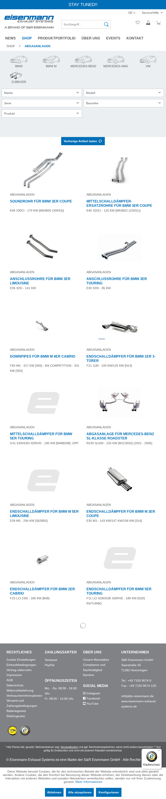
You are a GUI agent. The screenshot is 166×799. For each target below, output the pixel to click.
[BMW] (18, 62)
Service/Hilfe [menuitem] (151, 12)
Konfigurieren (109, 792)
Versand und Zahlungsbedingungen (21, 703)
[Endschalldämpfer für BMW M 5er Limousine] (43, 480)
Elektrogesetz (15, 716)
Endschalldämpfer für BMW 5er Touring (119, 591)
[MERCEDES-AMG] (115, 62)
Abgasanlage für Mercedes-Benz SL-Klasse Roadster (120, 436)
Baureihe (92, 103)
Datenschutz (15, 685)
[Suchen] (106, 24)
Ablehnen (54, 792)
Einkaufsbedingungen (21, 665)
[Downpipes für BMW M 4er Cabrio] (43, 325)
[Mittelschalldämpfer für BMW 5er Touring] (43, 403)
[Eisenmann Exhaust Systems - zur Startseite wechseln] (29, 21)
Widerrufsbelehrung (20, 690)
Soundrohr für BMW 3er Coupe (41, 201)
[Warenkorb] (159, 23)
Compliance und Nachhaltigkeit (94, 667)
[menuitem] (86, 23)
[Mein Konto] (148, 23)
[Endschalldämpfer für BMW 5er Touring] (119, 558)
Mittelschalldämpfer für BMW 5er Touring (41, 436)
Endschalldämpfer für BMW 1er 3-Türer (120, 359)
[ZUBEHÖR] (18, 78)
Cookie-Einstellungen (20, 659)
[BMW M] (50, 62)
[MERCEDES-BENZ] (83, 62)
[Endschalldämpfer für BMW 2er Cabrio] (43, 558)
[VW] (147, 62)
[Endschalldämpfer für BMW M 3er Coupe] (119, 480)
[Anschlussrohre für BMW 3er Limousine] (43, 247)
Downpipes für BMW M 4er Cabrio (42, 356)
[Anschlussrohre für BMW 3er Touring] (119, 247)
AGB (9, 680)
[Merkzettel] (138, 23)
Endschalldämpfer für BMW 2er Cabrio (42, 591)
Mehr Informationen (88, 781)
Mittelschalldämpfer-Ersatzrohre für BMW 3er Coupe (119, 203)
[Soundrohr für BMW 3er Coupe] (43, 170)
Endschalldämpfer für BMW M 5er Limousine (44, 514)
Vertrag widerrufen (19, 670)
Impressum (14, 675)
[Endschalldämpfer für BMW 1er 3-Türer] (119, 325)
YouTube (92, 703)
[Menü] (159, 751)
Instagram (93, 693)
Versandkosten (69, 747)
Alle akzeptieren (80, 792)
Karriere (88, 675)
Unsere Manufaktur (96, 659)
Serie (7, 103)
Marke (8, 93)
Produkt (9, 113)
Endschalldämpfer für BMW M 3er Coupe (120, 514)
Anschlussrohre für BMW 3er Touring (116, 281)
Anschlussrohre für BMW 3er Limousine (40, 281)
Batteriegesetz (16, 711)
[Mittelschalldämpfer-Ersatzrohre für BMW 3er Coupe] (119, 170)
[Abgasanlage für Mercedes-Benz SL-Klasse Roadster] (119, 403)
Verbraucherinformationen (24, 695)
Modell (90, 93)
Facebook (93, 698)
